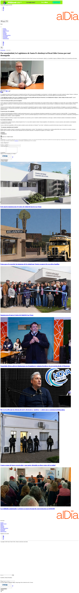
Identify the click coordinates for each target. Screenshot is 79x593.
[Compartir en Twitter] (4, 91)
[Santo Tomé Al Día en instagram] (3, 9)
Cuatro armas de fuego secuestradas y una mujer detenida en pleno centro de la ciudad (27, 465)
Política (4, 31)
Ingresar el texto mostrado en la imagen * (8, 153)
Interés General (6, 30)
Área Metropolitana (7, 35)
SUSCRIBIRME (4, 588)
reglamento (16, 140)
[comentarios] (1, 92)
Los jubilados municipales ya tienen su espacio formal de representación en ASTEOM (27, 508)
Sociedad (5, 29)
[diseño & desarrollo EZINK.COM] (39, 573)
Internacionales (6, 38)
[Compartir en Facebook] (2, 91)
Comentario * (3, 152)
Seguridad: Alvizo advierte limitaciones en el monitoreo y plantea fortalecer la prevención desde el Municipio (35, 366)
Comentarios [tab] (3, 133)
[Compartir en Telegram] (7, 91)
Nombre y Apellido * (4, 144)
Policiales (5, 33)
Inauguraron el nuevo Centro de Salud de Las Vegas (16, 315)
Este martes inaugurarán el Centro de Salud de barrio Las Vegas (20, 206)
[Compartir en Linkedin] (8, 91)
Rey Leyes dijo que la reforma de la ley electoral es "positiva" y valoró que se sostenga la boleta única (32, 409)
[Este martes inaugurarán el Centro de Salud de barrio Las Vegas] (35, 204)
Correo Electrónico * (4, 146)
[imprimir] (2, 92)
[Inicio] (39, 19)
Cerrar (2, 590)
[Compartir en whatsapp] (5, 91)
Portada (4, 28)
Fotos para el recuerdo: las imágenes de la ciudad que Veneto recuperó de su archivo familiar (29, 264)
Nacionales (5, 37)
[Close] (0, 580)
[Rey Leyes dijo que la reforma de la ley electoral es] (35, 407)
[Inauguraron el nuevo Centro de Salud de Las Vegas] (35, 312)
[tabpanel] (39, 135)
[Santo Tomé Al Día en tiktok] (3, 10)
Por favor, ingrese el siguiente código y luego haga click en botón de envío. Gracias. (16, 582)
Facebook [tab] (3, 132)
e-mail (1, 581)
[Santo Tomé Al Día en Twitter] (3, 7)
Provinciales (5, 36)
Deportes (4, 34)
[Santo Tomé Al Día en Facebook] (3, 8)
